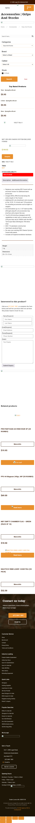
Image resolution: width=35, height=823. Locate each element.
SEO (27, 808)
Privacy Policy (11, 805)
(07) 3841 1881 (13, 306)
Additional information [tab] (19, 180)
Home (2, 27)
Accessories (13, 27)
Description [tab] (7, 180)
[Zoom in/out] (3, 818)
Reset (25, 79)
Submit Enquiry (8, 365)
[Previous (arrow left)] (3, 821)
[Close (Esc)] (21, 818)
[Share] (15, 818)
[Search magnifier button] (32, 36)
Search (9, 79)
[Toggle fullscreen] (9, 818)
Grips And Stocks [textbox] (8, 45)
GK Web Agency (21, 808)
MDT (3, 168)
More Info (17, 444)
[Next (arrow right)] (9, 821)
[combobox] (17, 45)
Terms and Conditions (21, 805)
